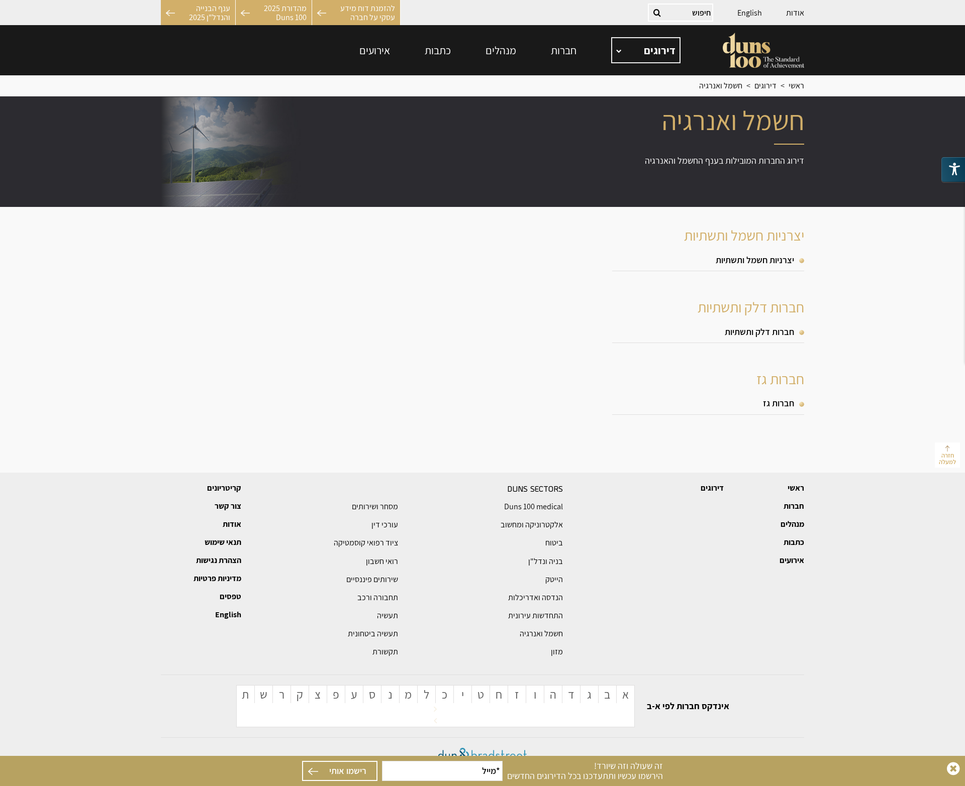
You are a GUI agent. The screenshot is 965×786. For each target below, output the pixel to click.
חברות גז (778, 403)
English (749, 12)
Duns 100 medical (533, 506)
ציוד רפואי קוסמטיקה (366, 542)
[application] (646, 50)
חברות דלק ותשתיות (759, 332)
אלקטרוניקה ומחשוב (532, 524)
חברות (563, 50)
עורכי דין (384, 524)
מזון (557, 651)
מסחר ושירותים (375, 506)
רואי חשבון (382, 561)
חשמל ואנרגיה (541, 633)
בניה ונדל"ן (545, 561)
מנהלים (501, 50)
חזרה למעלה (947, 458)
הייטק (554, 579)
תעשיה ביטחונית (373, 633)
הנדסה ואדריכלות (535, 597)
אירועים (374, 50)
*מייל (491, 770)
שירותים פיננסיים (372, 579)
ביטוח (554, 542)
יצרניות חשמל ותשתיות (755, 260)
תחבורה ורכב (377, 597)
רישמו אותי (347, 770)
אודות (795, 12)
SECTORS (535, 488)
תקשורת (385, 651)
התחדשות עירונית (535, 615)
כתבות (438, 50)
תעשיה (387, 615)
